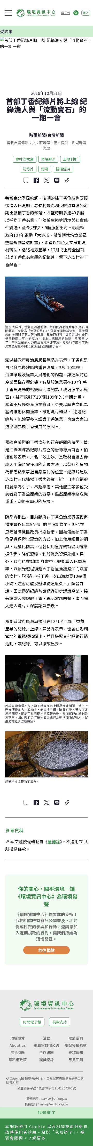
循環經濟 (63, 168)
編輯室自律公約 (46, 1045)
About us (18, 1045)
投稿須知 (75, 1052)
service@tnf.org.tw (54, 1098)
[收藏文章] (25, 180)
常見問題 (17, 1052)
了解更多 (37, 1138)
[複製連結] (67, 180)
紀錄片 (28, 168)
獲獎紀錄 (46, 1059)
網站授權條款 (76, 1045)
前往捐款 (46, 950)
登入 (86, 13)
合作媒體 (46, 1052)
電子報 (65, 13)
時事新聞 (37, 135)
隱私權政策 (18, 1059)
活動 (46, 1038)
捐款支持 (59, 1021)
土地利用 (70, 159)
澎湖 (44, 168)
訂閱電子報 (32, 1021)
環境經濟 (48, 159)
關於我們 (75, 1038)
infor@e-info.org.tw (54, 1104)
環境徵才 (17, 1038)
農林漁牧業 (25, 159)
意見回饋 (75, 1059)
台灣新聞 (55, 135)
